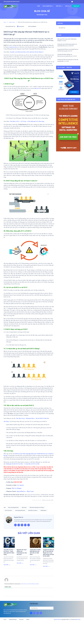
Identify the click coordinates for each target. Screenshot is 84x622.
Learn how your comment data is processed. (30, 583)
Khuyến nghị (76, 6)
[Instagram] (34, 613)
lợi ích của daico (8, 510)
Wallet (67, 6)
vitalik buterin (43, 510)
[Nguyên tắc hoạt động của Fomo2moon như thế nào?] (22, 542)
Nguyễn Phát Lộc (11, 26)
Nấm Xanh (78, 619)
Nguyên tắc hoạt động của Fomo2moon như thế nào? (22, 552)
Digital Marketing (47, 6)
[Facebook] (31, 613)
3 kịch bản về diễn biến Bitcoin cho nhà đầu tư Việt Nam (35, 552)
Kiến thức (58, 6)
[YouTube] (41, 613)
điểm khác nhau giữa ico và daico (37, 507)
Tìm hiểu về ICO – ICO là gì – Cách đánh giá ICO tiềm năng (9, 552)
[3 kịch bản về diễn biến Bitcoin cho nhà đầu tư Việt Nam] (35, 542)
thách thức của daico (32, 510)
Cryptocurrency (32, 26)
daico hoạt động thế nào (13, 507)
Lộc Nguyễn (20, 485)
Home (38, 6)
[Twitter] (37, 613)
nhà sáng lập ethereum (20, 510)
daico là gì (24, 507)
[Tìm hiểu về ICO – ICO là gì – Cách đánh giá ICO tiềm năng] (9, 542)
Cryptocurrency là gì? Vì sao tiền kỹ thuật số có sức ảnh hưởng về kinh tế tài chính (48, 553)
